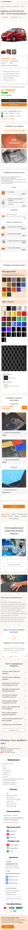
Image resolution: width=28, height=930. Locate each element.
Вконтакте (13, 831)
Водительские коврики (13, 799)
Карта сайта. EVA (11, 806)
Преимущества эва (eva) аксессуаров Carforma (10, 684)
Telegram (12, 837)
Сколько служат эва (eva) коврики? (11, 672)
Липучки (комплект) (10, 490)
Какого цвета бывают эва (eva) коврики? (11, 707)
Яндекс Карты (14, 845)
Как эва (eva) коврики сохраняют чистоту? (9, 696)
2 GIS (11, 851)
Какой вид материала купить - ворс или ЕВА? (12, 719)
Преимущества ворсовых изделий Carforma (11, 690)
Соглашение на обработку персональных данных (10, 783)
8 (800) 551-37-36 (12, 864)
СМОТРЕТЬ (24, 407)
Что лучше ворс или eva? (13, 130)
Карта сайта (9, 801)
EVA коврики (10, 797)
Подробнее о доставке (7, 118)
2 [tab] (10, 559)
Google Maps (14, 848)
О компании (5, 772)
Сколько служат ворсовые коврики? (11, 678)
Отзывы (4, 768)
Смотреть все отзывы (14, 564)
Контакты (5, 776)
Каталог (13, 789)
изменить (20, 111)
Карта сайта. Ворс (11, 804)
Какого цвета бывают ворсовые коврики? (9, 713)
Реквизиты (5, 774)
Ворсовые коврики (12, 795)
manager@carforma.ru (13, 873)
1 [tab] (8, 559)
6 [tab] (20, 559)
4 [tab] (15, 559)
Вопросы (15, 17)
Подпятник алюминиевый (12, 432)
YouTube (12, 834)
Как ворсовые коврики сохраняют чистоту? (10, 702)
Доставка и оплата (7, 763)
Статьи (4, 766)
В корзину (14, 506)
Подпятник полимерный (12, 459)
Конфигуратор (14, 105)
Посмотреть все (14, 730)
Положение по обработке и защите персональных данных (12, 779)
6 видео (5, 17)
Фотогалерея (6, 770)
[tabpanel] (14, 547)
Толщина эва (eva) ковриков (12, 724)
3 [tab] (13, 559)
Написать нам (13, 876)
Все (7, 793)
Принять (8, 927)
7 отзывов (13, 58)
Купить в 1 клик (14, 101)
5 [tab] (17, 559)
